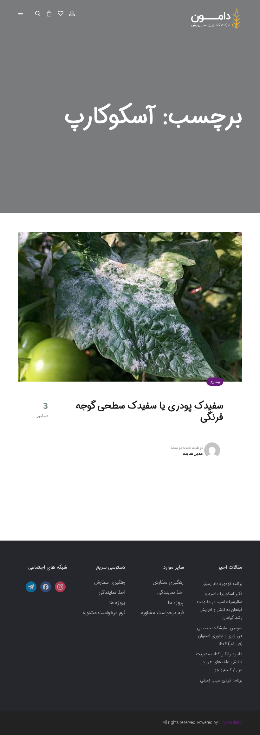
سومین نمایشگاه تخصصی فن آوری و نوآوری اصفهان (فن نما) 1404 (219, 636)
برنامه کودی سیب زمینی (221, 680)
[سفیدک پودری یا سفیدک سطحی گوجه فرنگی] (130, 307)
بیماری (215, 381)
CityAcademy (230, 722)
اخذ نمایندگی (170, 592)
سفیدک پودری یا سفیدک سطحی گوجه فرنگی (149, 412)
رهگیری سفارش (168, 582)
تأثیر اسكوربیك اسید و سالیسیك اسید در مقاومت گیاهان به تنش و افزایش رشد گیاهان (219, 606)
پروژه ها (176, 603)
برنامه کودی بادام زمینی (221, 584)
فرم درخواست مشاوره (162, 613)
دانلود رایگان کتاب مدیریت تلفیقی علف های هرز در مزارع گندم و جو (219, 662)
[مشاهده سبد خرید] (49, 14)
